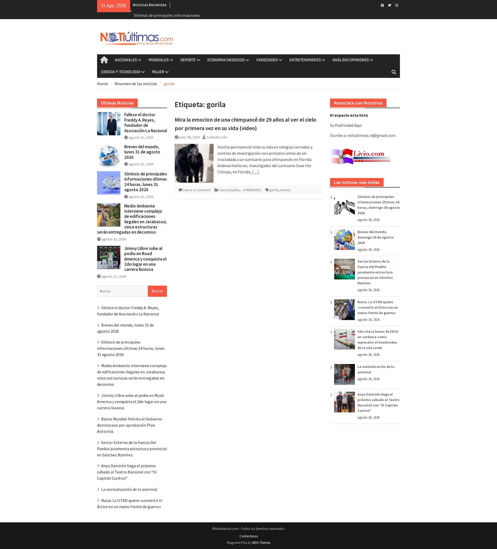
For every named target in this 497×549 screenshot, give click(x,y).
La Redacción (217, 137)
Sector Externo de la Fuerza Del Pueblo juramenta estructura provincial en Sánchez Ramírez (375, 272)
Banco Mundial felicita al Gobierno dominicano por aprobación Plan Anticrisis (129, 425)
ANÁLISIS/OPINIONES (350, 60)
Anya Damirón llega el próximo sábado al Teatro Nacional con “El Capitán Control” (127, 472)
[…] (255, 171)
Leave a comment (196, 190)
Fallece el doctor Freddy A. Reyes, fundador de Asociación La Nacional (145, 122)
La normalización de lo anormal (129, 489)
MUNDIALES (159, 60)
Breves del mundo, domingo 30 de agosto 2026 (375, 237)
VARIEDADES (267, 60)
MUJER (158, 72)
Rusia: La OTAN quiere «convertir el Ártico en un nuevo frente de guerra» (377, 307)
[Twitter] (389, 5)
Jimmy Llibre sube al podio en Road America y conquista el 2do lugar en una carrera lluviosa (145, 259)
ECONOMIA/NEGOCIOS (226, 60)
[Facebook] (382, 5)
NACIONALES (126, 60)
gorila (274, 190)
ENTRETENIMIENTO (305, 60)
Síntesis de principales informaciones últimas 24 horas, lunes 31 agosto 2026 (145, 181)
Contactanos (248, 536)
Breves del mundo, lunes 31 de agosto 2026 (142, 152)
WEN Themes (261, 542)
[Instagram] (396, 5)
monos (285, 190)
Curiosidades (229, 190)
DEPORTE (188, 60)
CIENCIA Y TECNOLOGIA (120, 72)
